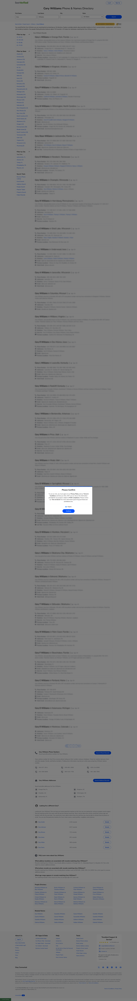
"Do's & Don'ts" (56, 499)
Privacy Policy (75, 494)
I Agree (69, 507)
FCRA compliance (74, 498)
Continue (68, 511)
